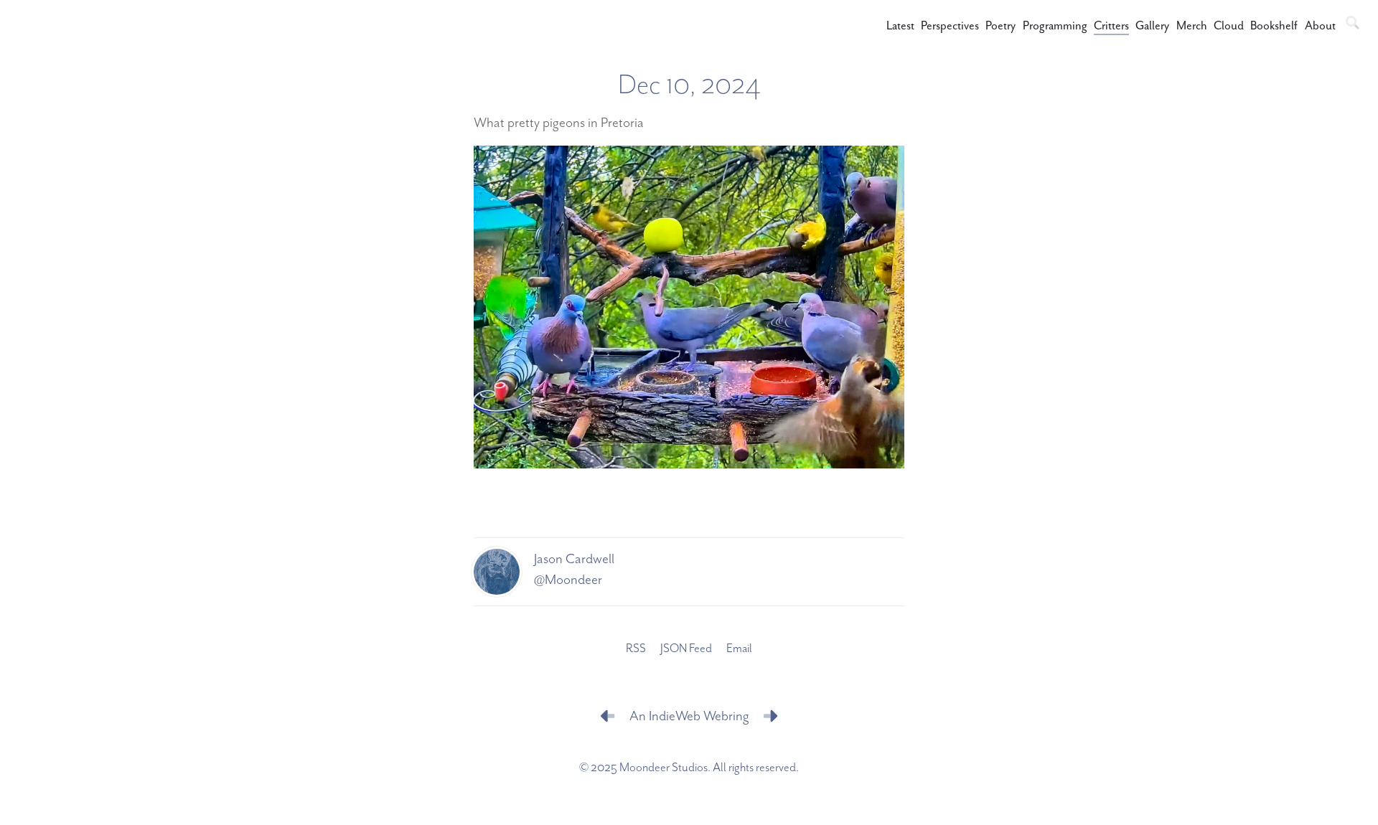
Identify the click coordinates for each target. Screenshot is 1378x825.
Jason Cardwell (574, 559)
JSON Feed (686, 649)
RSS (636, 649)
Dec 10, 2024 (689, 85)
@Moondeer (568, 580)
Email (739, 649)
